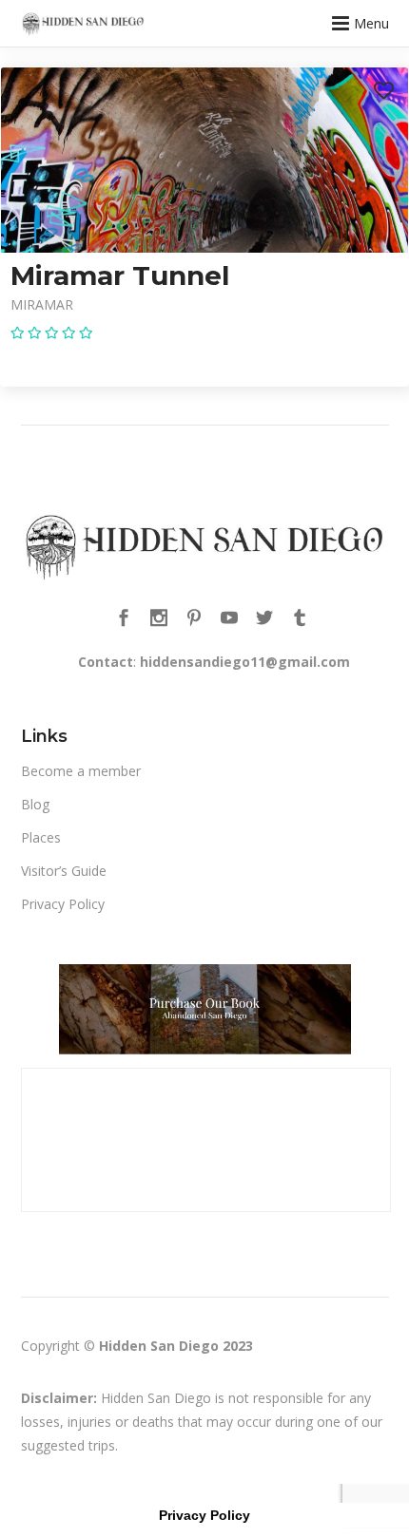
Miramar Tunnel (119, 275)
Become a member (81, 771)
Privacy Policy (63, 904)
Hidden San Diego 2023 (176, 1346)
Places (41, 837)
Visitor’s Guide (64, 871)
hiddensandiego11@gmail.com (245, 662)
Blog (35, 804)
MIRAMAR (41, 304)
